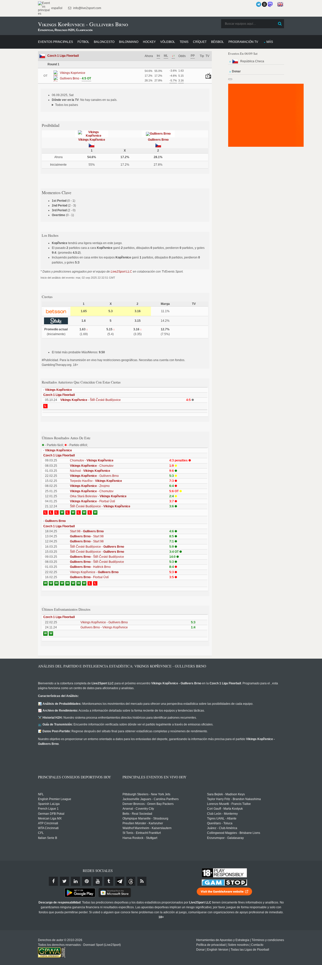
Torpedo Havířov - (96, 481)
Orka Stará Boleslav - (98, 496)
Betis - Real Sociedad (137, 813)
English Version (217, 949)
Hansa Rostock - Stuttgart (140, 838)
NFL (41, 794)
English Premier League (54, 799)
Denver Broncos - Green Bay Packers (148, 804)
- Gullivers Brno (94, 476)
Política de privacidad (211, 945)
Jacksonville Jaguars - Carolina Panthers (151, 799)
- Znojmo (90, 486)
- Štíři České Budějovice (90, 400)
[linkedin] (75, 881)
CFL (41, 833)
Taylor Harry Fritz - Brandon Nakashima (234, 799)
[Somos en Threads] (264, 4)
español (56, 8)
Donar (200, 949)
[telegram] (119, 881)
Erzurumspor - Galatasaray (225, 838)
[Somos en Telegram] (258, 4)
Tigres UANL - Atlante (221, 818)
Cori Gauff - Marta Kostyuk (225, 808)
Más (269, 42)
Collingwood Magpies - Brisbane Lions (233, 833)
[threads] (130, 881)
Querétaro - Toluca (219, 823)
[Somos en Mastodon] (270, 4)
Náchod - (90, 471)
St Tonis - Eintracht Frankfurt (142, 833)
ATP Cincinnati (48, 823)
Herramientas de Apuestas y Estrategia (222, 940)
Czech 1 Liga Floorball (63, 55)
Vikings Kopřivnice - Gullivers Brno (104, 622)
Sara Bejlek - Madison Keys (226, 794)
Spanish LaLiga (49, 804)
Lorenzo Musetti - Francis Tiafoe (229, 804)
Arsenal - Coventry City (138, 808)
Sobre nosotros (238, 945)
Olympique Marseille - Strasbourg (145, 818)
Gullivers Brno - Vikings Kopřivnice (104, 627)
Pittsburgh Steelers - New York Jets (146, 794)
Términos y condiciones (268, 940)
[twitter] (64, 881)
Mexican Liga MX (50, 818)
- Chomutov (91, 465)
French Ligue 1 (48, 808)
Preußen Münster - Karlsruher (143, 823)
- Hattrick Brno (90, 567)
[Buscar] (280, 23)
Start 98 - (87, 531)
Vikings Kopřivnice (91, 139)
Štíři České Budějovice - (100, 506)
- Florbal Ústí (92, 501)
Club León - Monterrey (222, 813)
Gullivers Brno (158, 139)
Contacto (257, 945)
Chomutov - (91, 460)
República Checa (252, 61)
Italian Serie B (47, 838)
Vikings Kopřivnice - (94, 572)
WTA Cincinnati (48, 828)
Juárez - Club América (222, 828)
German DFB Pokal (51, 813)
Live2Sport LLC (121, 271)
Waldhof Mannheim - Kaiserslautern (147, 828)
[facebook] (53, 881)
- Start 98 (87, 536)
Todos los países (66, 105)
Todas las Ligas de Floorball (250, 949)
